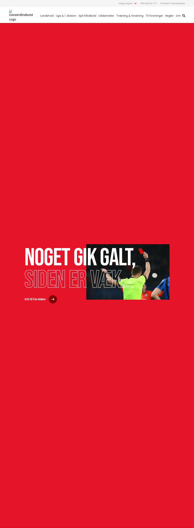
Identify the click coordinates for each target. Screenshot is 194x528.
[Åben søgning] (184, 16)
